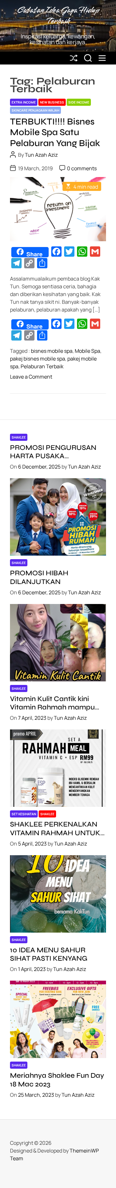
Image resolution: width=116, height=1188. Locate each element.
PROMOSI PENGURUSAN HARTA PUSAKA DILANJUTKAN (53, 456)
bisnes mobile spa (51, 350)
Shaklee (19, 437)
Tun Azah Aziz (41, 154)
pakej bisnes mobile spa (37, 358)
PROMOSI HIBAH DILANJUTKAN (39, 577)
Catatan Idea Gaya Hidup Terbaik (58, 16)
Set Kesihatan (24, 814)
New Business (52, 102)
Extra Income (24, 102)
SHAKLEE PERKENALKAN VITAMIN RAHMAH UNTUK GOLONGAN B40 (55, 833)
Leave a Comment (31, 376)
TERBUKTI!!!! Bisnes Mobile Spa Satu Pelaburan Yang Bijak (55, 132)
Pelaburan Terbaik (42, 366)
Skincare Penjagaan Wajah (35, 110)
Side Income (78, 102)
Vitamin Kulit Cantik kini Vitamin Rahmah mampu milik (52, 707)
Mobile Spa (87, 350)
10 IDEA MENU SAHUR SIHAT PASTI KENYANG (48, 954)
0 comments (82, 168)
